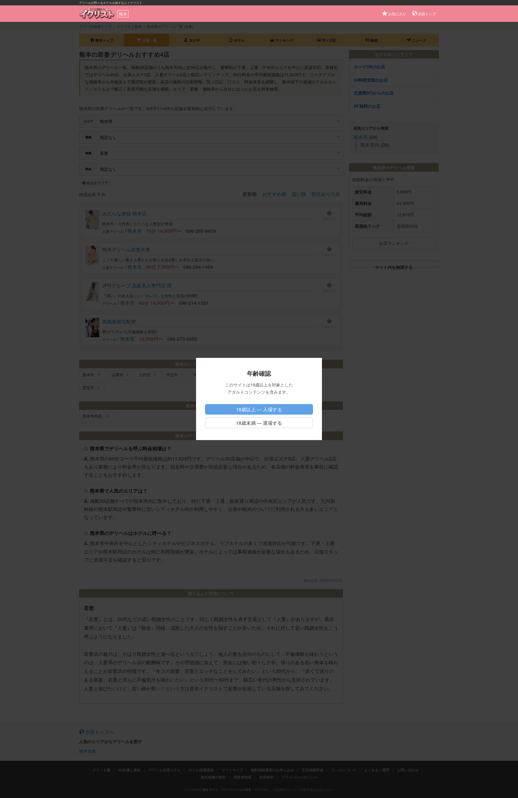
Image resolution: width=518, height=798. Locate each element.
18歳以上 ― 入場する (259, 409)
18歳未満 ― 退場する (259, 422)
